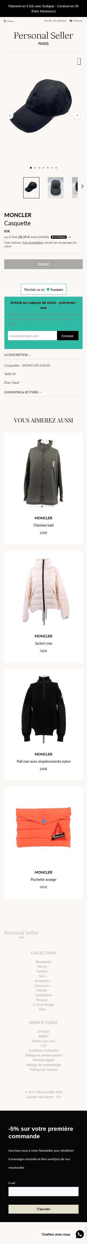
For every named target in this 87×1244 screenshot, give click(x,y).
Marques (42, 1000)
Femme (42, 966)
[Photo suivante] (77, 115)
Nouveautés (43, 962)
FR (50, 20)
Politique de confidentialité (43, 1065)
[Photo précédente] (10, 115)
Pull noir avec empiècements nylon (44, 761)
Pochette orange (43, 879)
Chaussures (42, 985)
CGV (43, 1046)
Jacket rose (43, 643)
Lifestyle (42, 990)
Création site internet (39, 1097)
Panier (77, 20)
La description (16, 355)
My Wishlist (59, 20)
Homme (42, 971)
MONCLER (17, 215)
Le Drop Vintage (43, 1004)
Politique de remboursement (43, 1055)
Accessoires (42, 981)
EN (46, 20)
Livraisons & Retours (21, 392)
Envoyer (68, 336)
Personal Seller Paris (49, 1092)
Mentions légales (43, 1060)
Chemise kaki (43, 525)
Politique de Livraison (43, 1069)
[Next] (82, 186)
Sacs (42, 976)
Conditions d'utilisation (44, 1050)
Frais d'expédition (32, 242)
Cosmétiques (43, 995)
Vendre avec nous (43, 1041)
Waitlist (43, 1036)
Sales (42, 1009)
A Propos (43, 1031)
